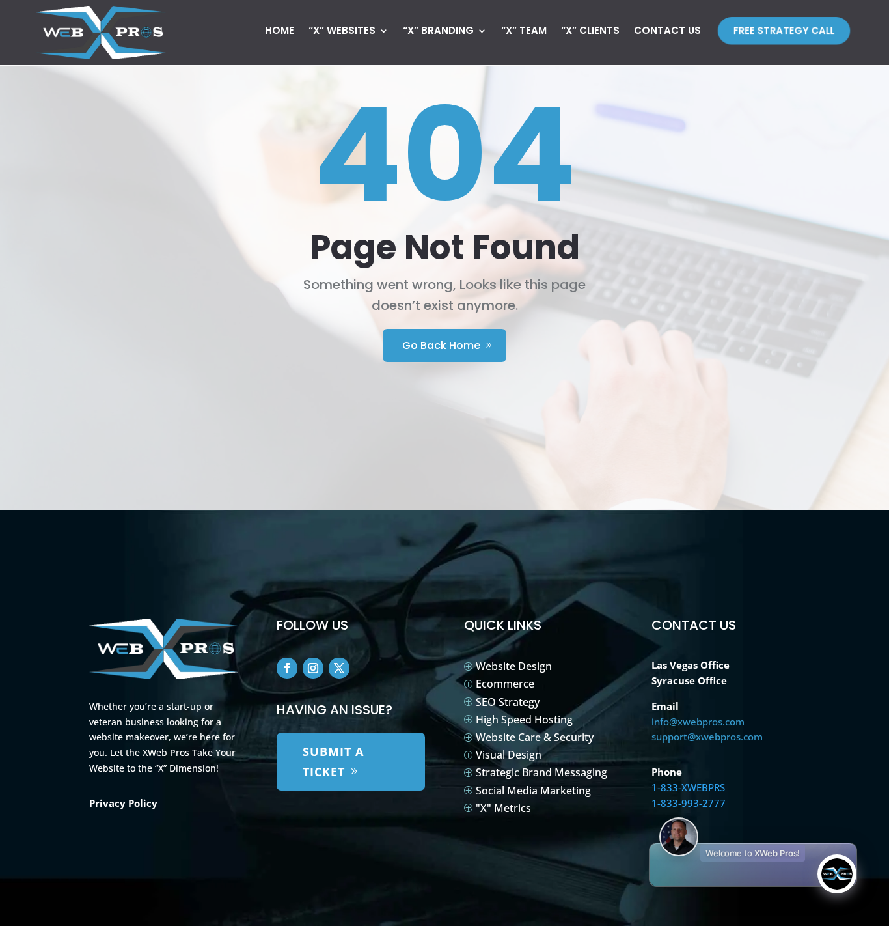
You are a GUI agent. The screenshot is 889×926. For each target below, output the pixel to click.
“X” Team (524, 31)
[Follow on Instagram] (313, 668)
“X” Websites (342, 31)
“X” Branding (438, 31)
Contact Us (667, 31)
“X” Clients (590, 31)
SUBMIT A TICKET (333, 761)
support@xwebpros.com (707, 736)
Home (279, 31)
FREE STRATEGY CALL (784, 30)
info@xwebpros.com (698, 721)
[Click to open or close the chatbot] (836, 873)
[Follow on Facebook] (287, 668)
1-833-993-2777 (688, 802)
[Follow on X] (339, 668)
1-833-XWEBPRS (688, 787)
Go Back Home (441, 345)
